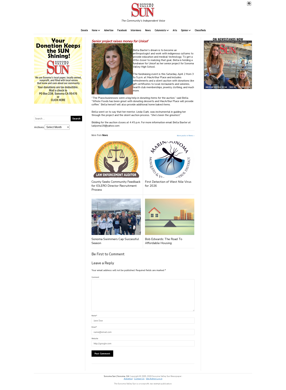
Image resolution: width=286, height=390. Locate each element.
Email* (94, 327)
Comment (95, 277)
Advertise (108, 30)
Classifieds (200, 30)
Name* (94, 315)
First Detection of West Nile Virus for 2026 (168, 184)
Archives (39, 127)
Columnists (160, 30)
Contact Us (139, 378)
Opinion (184, 30)
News (148, 30)
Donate (84, 30)
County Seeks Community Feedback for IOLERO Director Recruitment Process (116, 186)
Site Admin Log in (154, 378)
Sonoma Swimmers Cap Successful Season (115, 241)
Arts (175, 30)
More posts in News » (185, 135)
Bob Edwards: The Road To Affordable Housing (163, 241)
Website (95, 338)
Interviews (136, 30)
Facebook (122, 30)
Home (94, 30)
